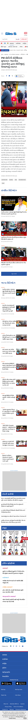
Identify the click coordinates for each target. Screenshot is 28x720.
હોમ (2, 54)
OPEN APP (24, 39)
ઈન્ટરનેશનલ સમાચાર (14, 54)
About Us (6, 703)
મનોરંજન (18, 43)
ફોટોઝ (4, 668)
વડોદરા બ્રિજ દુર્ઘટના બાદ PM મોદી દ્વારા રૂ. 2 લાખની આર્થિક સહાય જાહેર (9, 337)
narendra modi (4, 179)
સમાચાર (12, 43)
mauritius (11, 179)
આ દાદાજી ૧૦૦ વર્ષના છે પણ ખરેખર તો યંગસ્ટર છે (13, 516)
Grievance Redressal (20, 709)
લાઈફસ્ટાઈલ (6, 672)
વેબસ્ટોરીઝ (5, 676)
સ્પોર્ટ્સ (24, 43)
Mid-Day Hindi (18, 689)
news (3, 183)
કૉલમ (21, 46)
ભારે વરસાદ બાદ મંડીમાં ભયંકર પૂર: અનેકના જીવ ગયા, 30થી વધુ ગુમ (8, 351)
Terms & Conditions (18, 706)
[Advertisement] (14, 18)
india (16, 179)
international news (22, 179)
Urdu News (18, 695)
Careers (22, 703)
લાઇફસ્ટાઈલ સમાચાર (9, 596)
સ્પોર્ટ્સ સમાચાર (7, 587)
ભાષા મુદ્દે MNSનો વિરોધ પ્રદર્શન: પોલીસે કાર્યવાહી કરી (8, 397)
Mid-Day (3, 689)
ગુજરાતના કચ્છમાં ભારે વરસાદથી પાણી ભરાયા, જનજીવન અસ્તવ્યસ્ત (8, 443)
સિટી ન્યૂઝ (3, 46)
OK (25, 718)
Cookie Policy (12, 718)
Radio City (3, 695)
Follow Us (20, 76)
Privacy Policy (8, 706)
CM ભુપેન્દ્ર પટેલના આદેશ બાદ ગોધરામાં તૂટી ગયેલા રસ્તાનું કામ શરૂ (9, 323)
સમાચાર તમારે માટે (12, 46)
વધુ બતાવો (14, 273)
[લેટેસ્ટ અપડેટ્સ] (8, 43)
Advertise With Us (14, 703)
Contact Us (5, 709)
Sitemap (12, 709)
